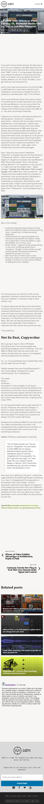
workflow (37, 508)
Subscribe (22, 783)
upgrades (25, 508)
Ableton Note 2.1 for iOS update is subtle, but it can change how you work (22, 630)
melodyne (23, 505)
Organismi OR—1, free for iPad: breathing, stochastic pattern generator (20, 672)
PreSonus (4, 508)
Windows (31, 508)
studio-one (18, 508)
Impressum (9, 801)
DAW (6, 505)
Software (11, 508)
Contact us (18, 801)
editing (13, 505)
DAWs (9, 505)
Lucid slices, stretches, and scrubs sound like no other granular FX (22, 651)
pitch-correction (32, 505)
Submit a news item (31, 801)
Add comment (6, 32)
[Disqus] (22, 707)
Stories (4, 17)
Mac (18, 505)
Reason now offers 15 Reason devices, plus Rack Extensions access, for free (22, 610)
